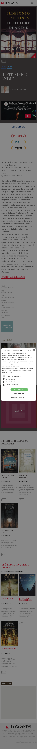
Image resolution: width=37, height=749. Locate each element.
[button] (18, 398)
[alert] (18, 374)
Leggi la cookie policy (8, 372)
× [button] (34, 350)
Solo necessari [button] (19, 393)
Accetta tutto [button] (19, 389)
